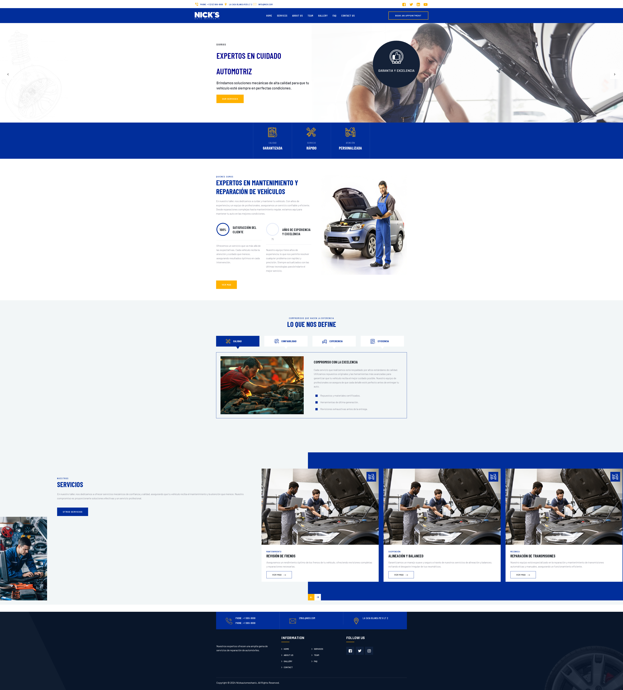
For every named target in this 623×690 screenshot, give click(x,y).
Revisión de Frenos (280, 555)
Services (282, 15)
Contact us (348, 15)
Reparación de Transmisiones (532, 555)
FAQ (334, 15)
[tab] (237, 341)
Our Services (230, 99)
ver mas (226, 284)
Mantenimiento (273, 551)
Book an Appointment (408, 15)
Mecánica (515, 551)
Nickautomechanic (246, 682)
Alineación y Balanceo (405, 555)
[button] (615, 74)
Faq (315, 661)
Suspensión (394, 551)
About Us (297, 15)
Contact (288, 667)
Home (269, 15)
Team (310, 15)
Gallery (323, 15)
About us (288, 655)
